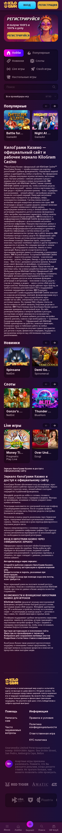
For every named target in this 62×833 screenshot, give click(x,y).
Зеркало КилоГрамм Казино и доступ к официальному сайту (24, 469)
